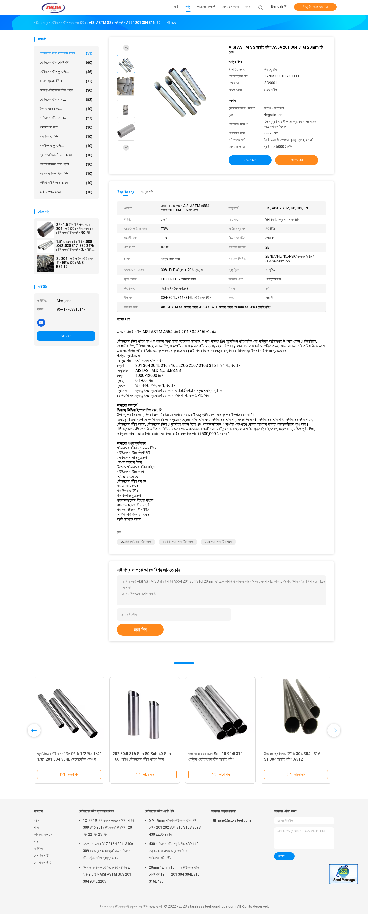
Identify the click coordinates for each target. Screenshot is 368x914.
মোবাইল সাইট (41, 855)
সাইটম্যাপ (39, 848)
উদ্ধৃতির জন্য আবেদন (315, 7)
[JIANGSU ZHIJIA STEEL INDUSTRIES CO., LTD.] (53, 8)
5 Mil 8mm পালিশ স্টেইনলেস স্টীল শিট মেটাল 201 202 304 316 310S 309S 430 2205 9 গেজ (175, 827)
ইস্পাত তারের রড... (66, 109)
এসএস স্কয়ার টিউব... (66, 81)
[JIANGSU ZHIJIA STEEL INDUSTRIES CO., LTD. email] (41, 322)
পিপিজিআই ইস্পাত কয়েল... (66, 183)
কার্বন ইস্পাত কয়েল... (66, 192)
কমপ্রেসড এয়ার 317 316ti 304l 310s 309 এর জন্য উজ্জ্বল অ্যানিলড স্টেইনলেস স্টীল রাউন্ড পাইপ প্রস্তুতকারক (108, 851)
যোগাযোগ (66, 336)
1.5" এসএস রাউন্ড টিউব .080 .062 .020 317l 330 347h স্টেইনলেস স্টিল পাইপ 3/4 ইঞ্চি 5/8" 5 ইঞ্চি (75, 246)
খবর (36, 841)
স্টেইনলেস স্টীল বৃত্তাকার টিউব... (66, 53)
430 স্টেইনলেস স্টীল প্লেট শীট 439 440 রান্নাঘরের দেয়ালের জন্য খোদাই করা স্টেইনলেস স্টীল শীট (173, 851)
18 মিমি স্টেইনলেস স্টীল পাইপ (178, 542)
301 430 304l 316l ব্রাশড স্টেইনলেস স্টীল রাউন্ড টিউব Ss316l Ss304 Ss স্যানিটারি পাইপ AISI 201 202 (219, 759)
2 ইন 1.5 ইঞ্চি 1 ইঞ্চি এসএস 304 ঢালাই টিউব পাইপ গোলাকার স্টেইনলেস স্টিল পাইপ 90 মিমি (75, 229)
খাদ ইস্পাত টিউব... (66, 136)
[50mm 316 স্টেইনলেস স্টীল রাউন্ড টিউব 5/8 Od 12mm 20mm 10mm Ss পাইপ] (145, 712)
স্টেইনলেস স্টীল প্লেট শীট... (66, 62)
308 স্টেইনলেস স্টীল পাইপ (218, 542)
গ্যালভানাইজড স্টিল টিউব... (66, 173)
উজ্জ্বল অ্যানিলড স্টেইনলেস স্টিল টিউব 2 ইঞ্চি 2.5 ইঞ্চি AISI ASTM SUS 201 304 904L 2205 (107, 874)
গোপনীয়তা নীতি (42, 862)
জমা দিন (140, 630)
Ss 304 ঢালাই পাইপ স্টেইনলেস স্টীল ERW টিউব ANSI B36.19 (74, 263)
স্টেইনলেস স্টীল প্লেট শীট (159, 811)
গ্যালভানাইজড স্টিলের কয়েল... (66, 155)
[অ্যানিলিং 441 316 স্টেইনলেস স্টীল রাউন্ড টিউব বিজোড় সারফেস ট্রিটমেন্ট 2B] (296, 712)
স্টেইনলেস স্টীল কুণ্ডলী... (66, 72)
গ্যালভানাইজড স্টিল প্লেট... (66, 164)
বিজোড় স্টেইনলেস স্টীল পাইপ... (66, 90)
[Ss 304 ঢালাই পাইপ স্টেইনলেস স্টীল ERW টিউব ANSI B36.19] (45, 263)
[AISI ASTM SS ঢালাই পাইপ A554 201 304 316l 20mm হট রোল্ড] (180, 87)
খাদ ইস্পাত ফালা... (66, 127)
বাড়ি (36, 820)
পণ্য (36, 827)
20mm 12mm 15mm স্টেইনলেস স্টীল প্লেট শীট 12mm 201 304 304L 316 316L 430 (174, 874)
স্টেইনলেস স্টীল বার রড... (66, 118)
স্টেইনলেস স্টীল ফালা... (66, 99)
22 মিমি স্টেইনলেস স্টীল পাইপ (136, 542)
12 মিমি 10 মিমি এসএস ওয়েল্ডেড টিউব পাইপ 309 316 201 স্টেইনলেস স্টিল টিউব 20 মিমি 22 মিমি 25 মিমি (108, 827)
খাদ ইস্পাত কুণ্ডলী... (66, 146)
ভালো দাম (250, 160)
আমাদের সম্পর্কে (43, 834)
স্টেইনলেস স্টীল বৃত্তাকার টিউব (96, 811)
